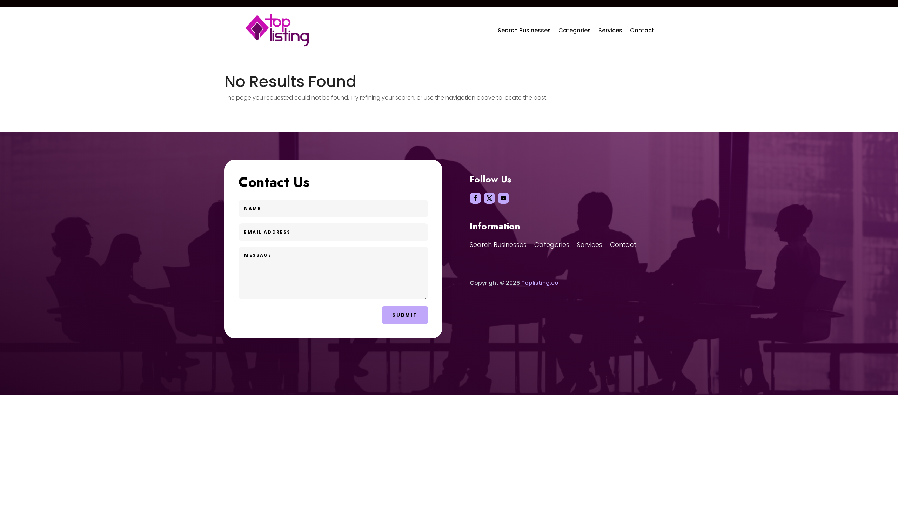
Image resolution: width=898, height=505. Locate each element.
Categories (574, 30)
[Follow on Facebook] (475, 198)
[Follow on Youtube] (503, 198)
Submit (405, 314)
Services (610, 30)
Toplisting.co (539, 283)
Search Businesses (524, 30)
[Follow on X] (489, 198)
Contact (642, 30)
